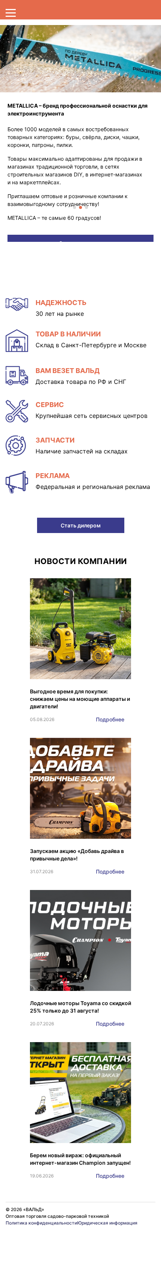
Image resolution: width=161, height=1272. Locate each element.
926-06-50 (101, 1239)
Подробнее (110, 719)
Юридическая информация (107, 1223)
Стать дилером (81, 525)
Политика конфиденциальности (41, 1223)
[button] (74, 207)
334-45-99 (23, 1239)
